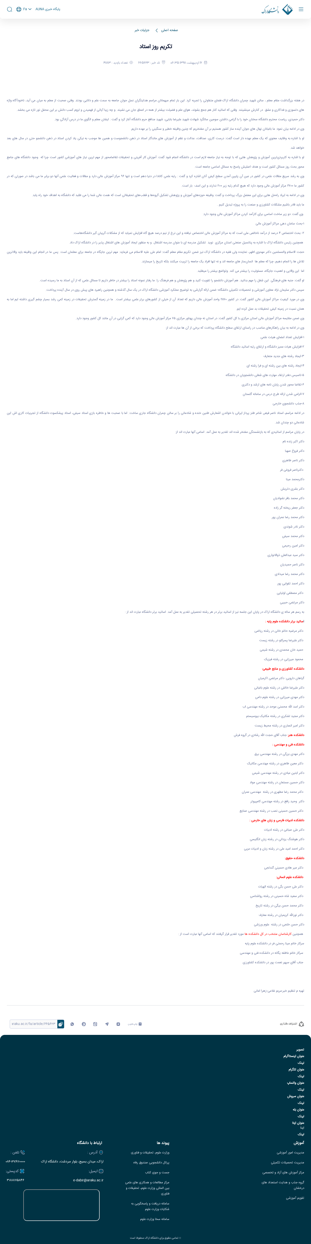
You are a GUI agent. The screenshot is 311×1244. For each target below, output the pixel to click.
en (24, 22)
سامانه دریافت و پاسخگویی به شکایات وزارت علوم (150, 1206)
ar (24, 29)
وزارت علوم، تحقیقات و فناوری (150, 1152)
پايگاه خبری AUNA (47, 9)
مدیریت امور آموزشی (290, 1152)
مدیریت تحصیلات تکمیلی (287, 1162)
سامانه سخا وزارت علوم (154, 1219)
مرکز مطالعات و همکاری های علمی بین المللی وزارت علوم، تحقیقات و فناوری (147, 1188)
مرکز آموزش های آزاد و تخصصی (283, 1172)
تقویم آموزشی (295, 1198)
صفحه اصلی (169, 30)
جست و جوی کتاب (157, 1172)
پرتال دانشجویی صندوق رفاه (151, 1162)
